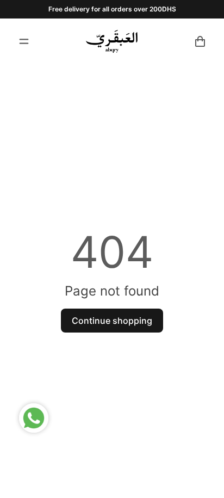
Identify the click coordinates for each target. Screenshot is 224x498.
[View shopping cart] (200, 41)
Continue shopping (112, 320)
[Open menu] (24, 41)
